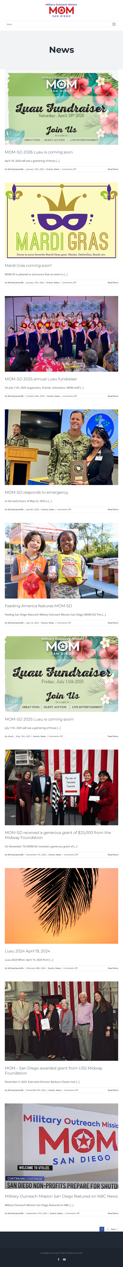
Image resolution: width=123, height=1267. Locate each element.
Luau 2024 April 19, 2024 (27, 951)
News (56, 169)
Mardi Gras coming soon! (28, 265)
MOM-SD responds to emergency (36, 492)
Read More (113, 169)
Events (50, 169)
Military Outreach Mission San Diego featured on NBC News (61, 1196)
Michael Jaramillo (16, 169)
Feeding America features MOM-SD (38, 606)
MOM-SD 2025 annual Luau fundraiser (41, 379)
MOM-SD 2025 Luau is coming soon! (39, 719)
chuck (10, 736)
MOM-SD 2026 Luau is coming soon (39, 152)
